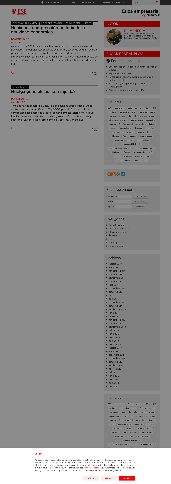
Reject (91, 478)
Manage (109, 478)
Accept (127, 478)
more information (91, 468)
